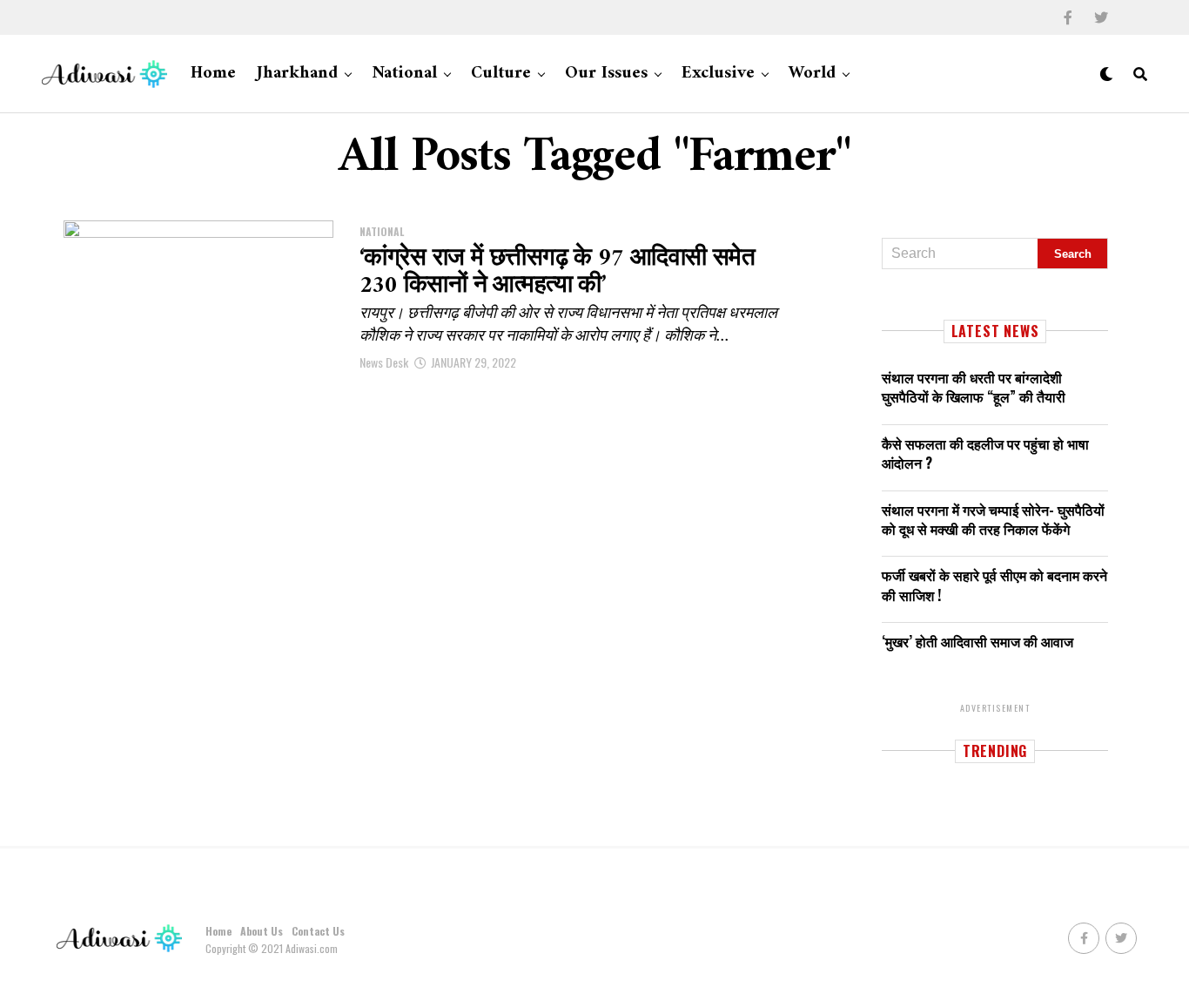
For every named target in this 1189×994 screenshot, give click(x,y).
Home (213, 73)
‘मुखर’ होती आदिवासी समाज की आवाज (977, 641)
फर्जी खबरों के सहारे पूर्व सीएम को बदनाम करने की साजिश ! (994, 585)
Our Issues (606, 73)
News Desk (383, 362)
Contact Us (318, 930)
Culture (501, 73)
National (404, 73)
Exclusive (718, 73)
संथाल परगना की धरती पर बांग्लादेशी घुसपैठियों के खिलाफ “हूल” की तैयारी (973, 387)
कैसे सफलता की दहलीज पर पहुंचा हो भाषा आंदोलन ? (985, 453)
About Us (261, 930)
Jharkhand (297, 73)
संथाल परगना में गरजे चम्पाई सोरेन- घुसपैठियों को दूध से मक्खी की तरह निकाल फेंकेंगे (993, 519)
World (812, 73)
